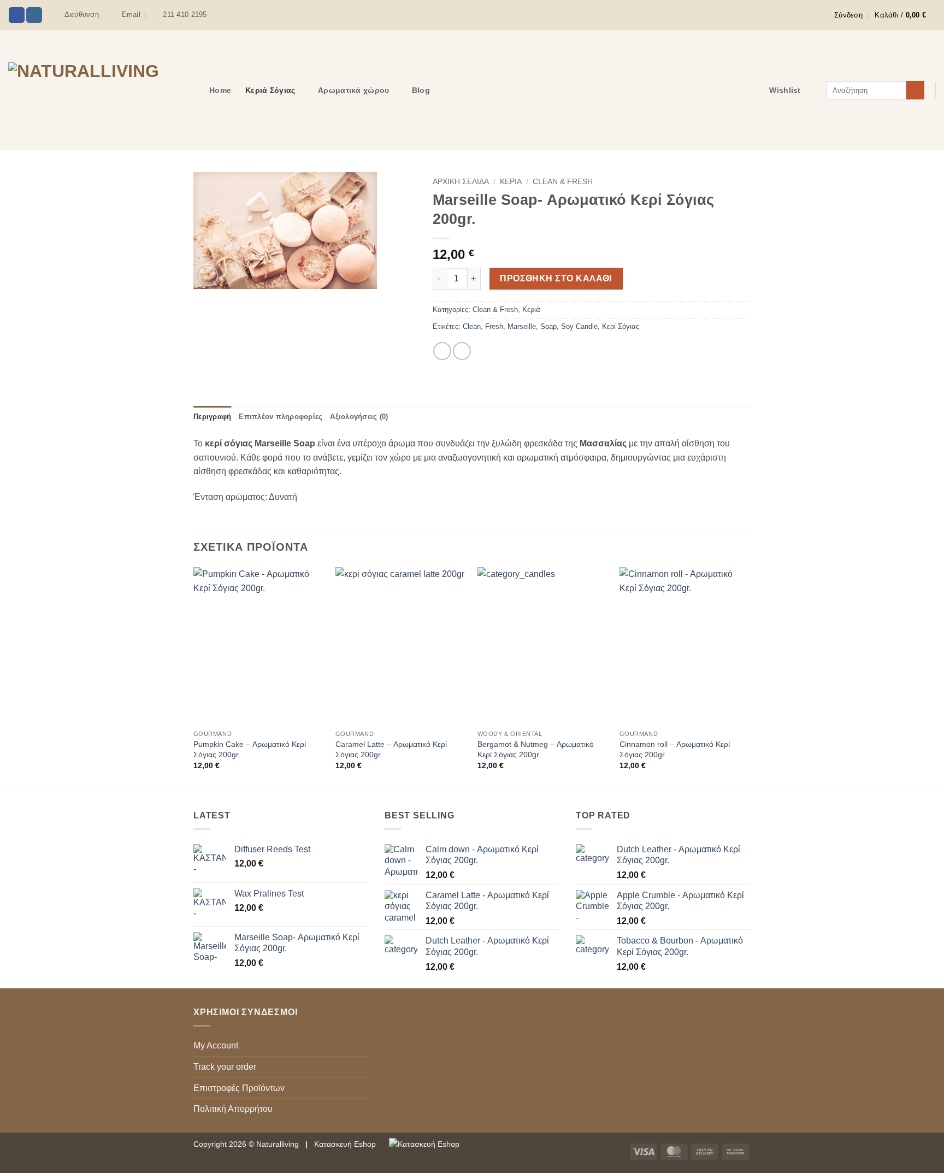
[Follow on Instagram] (34, 15)
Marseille (522, 326)
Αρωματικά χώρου (353, 90)
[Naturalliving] (100, 89)
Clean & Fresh (563, 182)
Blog (421, 90)
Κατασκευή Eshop (346, 1144)
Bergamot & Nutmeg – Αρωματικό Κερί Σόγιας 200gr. (535, 749)
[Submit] (915, 90)
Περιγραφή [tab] (212, 416)
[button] (848, 15)
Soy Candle (579, 326)
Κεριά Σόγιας (270, 90)
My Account (215, 1045)
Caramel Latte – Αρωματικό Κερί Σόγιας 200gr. (391, 749)
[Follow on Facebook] (17, 15)
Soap (548, 326)
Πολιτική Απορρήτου (233, 1108)
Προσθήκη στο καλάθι (556, 278)
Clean (472, 326)
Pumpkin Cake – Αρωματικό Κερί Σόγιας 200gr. (249, 749)
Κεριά (511, 182)
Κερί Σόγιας (620, 326)
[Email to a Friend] (462, 351)
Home (220, 90)
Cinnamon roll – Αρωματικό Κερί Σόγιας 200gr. (675, 749)
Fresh (494, 326)
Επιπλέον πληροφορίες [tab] (280, 416)
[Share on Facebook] (442, 351)
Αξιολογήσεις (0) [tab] (359, 416)
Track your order (224, 1066)
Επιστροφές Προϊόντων (239, 1088)
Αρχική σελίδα (461, 182)
